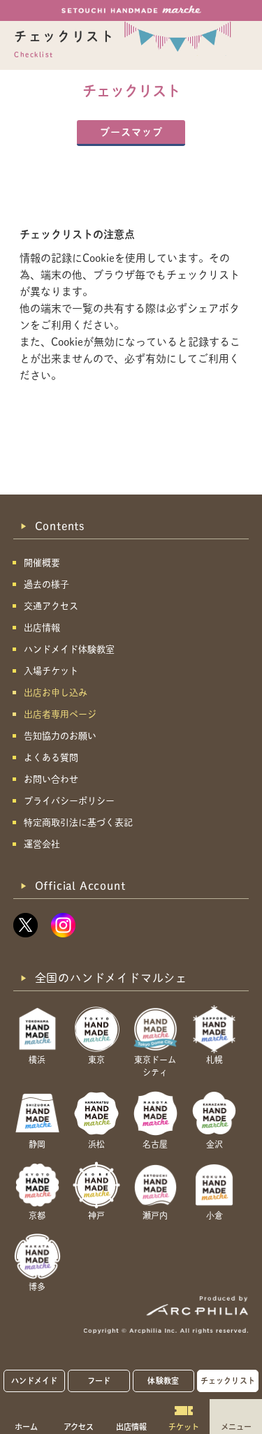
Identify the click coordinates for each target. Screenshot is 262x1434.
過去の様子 (46, 584)
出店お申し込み (55, 692)
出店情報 (131, 1426)
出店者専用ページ (60, 714)
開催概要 (42, 562)
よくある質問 (51, 757)
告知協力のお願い (60, 735)
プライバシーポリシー (69, 800)
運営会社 (42, 844)
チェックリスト (228, 1380)
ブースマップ (131, 132)
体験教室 (162, 1380)
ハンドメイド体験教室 (69, 649)
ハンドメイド (34, 1380)
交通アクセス (51, 605)
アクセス (79, 1426)
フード (98, 1380)
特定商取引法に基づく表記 (78, 822)
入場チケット (51, 670)
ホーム (26, 1426)
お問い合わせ (51, 779)
